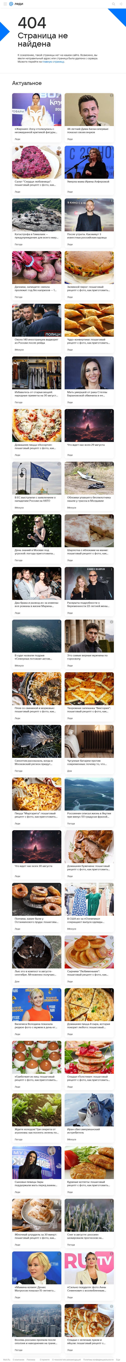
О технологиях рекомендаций (66, 1359)
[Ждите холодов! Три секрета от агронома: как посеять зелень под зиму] (36, 1118)
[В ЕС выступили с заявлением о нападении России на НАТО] (36, 486)
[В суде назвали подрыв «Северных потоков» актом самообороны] (36, 644)
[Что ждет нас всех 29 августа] (89, 433)
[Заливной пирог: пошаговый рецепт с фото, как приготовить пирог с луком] (89, 275)
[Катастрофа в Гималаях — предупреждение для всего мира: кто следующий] (36, 223)
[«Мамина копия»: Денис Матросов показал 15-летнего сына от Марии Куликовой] (36, 1276)
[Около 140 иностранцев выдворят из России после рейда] (36, 328)
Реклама (31, 1359)
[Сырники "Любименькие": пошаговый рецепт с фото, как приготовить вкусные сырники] (89, 960)
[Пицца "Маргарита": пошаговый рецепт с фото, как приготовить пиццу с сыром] (36, 802)
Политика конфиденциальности (98, 1359)
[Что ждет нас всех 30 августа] (36, 855)
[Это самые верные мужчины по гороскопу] (89, 644)
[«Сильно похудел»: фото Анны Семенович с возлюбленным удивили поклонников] (89, 1276)
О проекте (45, 1359)
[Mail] (11, 4)
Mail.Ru (6, 1359)
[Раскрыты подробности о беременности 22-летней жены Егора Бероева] (89, 591)
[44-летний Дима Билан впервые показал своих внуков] (89, 117)
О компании (18, 1359)
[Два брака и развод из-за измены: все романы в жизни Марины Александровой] (36, 591)
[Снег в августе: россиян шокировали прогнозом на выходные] (89, 1223)
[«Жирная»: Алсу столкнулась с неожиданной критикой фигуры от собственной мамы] (36, 117)
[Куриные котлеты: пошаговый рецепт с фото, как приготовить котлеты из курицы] (89, 1170)
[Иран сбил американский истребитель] (89, 1118)
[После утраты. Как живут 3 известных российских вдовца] (89, 223)
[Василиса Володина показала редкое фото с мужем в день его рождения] (36, 1013)
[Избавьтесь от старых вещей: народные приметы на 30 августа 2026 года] (36, 381)
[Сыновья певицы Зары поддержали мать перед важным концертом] (36, 1170)
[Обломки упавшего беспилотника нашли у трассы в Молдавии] (89, 486)
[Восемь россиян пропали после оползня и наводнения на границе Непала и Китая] (36, 1328)
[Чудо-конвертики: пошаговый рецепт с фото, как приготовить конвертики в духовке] (89, 328)
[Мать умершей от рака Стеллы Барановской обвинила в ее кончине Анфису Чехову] (89, 381)
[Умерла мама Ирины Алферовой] (89, 170)
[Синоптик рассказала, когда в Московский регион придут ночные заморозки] (36, 749)
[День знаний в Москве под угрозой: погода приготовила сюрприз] (36, 539)
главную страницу (53, 61)
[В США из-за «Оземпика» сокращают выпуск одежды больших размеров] (89, 907)
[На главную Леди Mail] (18, 4)
